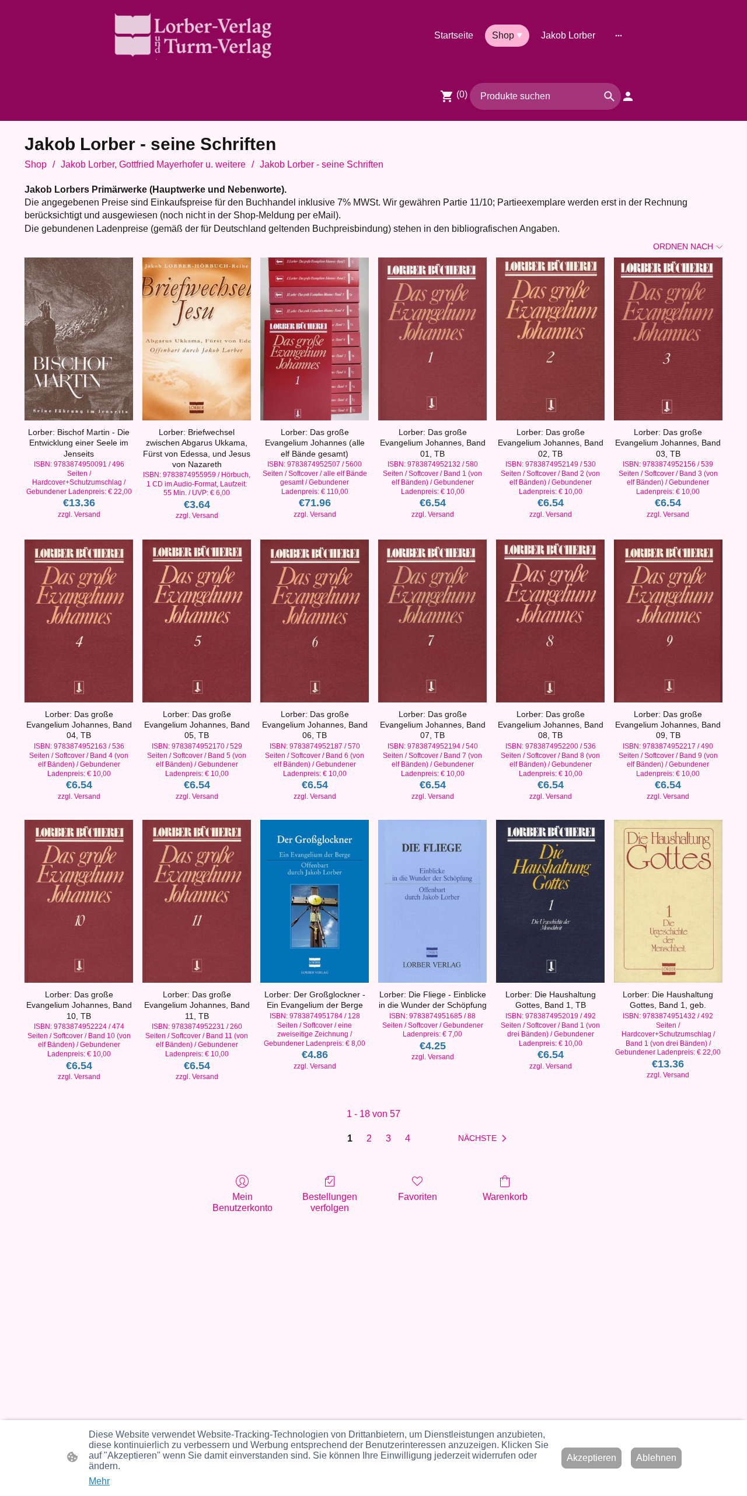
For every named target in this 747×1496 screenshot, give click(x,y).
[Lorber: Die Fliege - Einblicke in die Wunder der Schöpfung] (432, 901)
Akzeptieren (591, 1458)
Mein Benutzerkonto (242, 1202)
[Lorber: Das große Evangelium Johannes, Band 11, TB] (196, 901)
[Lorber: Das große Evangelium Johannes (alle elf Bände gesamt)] (314, 339)
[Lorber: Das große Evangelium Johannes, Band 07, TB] (432, 621)
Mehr (99, 1481)
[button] (609, 96)
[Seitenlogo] (193, 35)
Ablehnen (656, 1458)
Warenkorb (505, 1197)
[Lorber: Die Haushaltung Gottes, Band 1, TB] (550, 901)
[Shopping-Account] (628, 96)
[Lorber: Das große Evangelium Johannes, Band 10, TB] (79, 901)
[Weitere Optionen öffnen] (618, 36)
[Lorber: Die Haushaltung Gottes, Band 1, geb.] (668, 901)
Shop (36, 164)
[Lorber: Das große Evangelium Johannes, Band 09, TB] (668, 621)
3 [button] (388, 1138)
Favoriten (417, 1197)
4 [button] (407, 1138)
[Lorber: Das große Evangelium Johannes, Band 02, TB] (550, 339)
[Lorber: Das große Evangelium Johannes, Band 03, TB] (668, 339)
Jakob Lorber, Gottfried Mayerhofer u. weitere (153, 164)
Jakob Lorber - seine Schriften (321, 164)
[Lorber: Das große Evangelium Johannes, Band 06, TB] (314, 621)
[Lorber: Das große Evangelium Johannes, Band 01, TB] (432, 339)
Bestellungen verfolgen (329, 1202)
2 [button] (369, 1138)
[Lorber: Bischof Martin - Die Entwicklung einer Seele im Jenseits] (79, 339)
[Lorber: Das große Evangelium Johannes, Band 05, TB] (196, 621)
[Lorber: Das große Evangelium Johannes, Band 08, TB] (550, 621)
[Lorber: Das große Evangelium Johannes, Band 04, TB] (79, 621)
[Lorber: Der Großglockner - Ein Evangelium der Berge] (314, 901)
